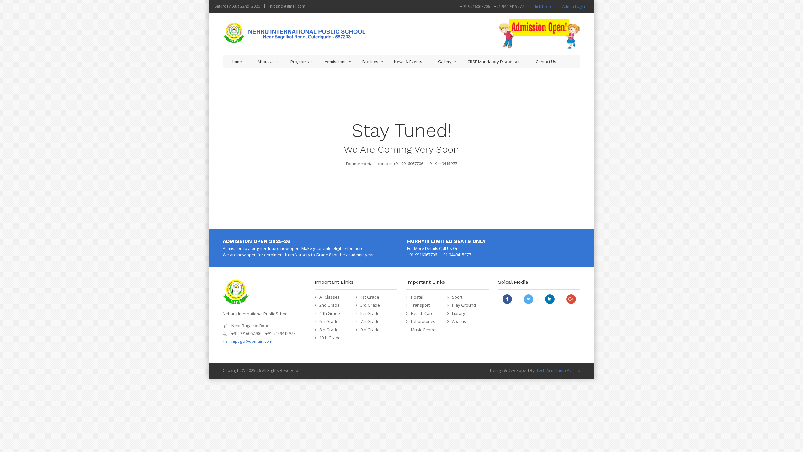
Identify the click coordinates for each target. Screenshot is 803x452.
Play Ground (464, 305)
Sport (457, 296)
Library (458, 313)
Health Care (422, 313)
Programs (299, 61)
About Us (266, 61)
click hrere (543, 6)
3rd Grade (370, 305)
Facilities (370, 61)
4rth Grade (329, 313)
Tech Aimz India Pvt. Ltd (558, 370)
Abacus (459, 321)
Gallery (445, 61)
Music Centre (423, 329)
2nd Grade (329, 305)
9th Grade (370, 329)
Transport (420, 305)
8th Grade (328, 329)
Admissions (336, 61)
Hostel (417, 296)
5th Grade (370, 313)
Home (236, 61)
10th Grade (330, 337)
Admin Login (573, 6)
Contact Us (546, 61)
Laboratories (423, 321)
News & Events (408, 61)
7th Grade (370, 321)
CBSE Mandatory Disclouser (493, 61)
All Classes (329, 296)
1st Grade (369, 296)
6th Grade (328, 321)
